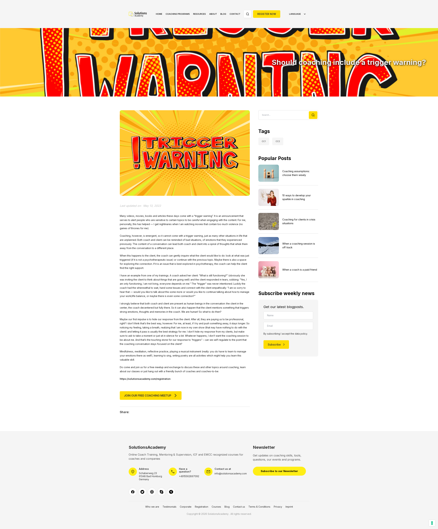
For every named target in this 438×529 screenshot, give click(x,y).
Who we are (152, 506)
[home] (140, 14)
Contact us (239, 506)
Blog (223, 14)
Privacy (278, 506)
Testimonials (169, 506)
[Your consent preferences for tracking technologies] (432, 523)
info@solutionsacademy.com (231, 473)
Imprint (289, 506)
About (213, 14)
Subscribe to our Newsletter (279, 471)
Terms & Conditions (259, 506)
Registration (201, 506)
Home (159, 14)
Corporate (185, 506)
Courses (216, 506)
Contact (235, 14)
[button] (177, 14)
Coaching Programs (178, 14)
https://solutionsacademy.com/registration (145, 378)
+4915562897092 (189, 476)
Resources (199, 14)
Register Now (266, 13)
